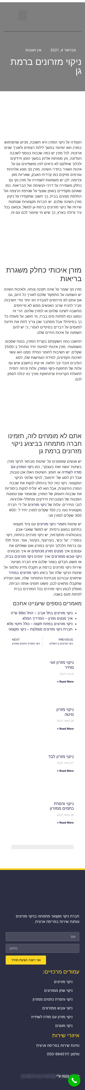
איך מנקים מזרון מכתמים (51, 551)
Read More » (65, 681)
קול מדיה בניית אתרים (38, 1076)
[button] (22, 16)
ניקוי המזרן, (45, 368)
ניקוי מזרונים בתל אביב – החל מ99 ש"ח (42, 613)
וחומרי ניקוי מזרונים (51, 524)
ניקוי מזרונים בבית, (19, 556)
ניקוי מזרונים (37, 504)
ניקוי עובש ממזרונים (66, 556)
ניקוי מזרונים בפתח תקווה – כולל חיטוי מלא (40, 623)
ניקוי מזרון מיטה (65, 712)
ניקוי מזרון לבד (61, 756)
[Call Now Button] (74, 1080)
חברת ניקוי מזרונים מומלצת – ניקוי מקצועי (40, 629)
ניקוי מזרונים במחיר (24, 572)
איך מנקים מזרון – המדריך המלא (47, 618)
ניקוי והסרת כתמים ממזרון (62, 806)
